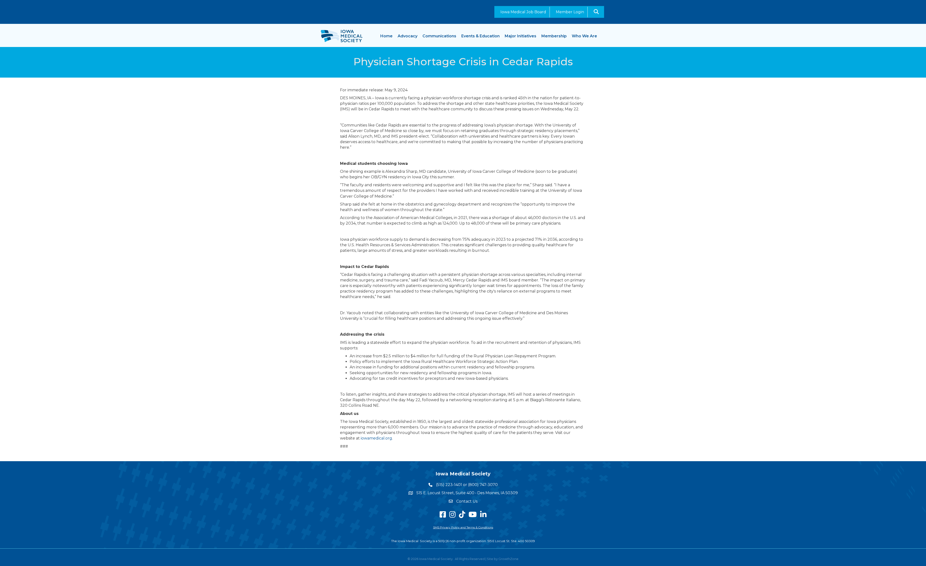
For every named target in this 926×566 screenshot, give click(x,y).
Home (386, 36)
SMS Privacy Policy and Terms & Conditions (463, 527)
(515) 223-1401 (449, 484)
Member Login (570, 12)
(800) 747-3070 (483, 484)
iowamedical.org (376, 438)
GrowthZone (508, 559)
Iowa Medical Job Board (523, 12)
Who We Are (584, 36)
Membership (554, 36)
